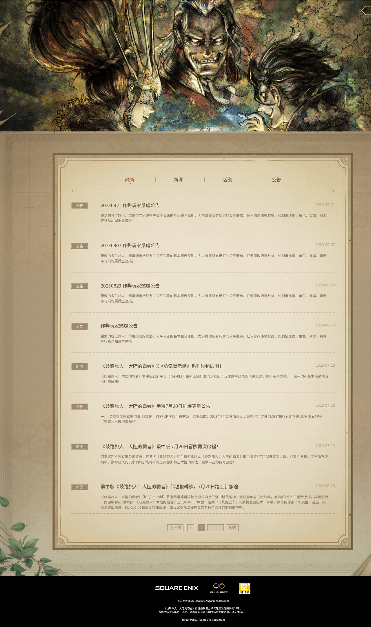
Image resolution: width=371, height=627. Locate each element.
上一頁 (175, 527)
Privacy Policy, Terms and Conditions (203, 619)
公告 (276, 179)
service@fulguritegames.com (212, 601)
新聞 (178, 179)
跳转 (232, 527)
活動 (227, 179)
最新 (129, 179)
